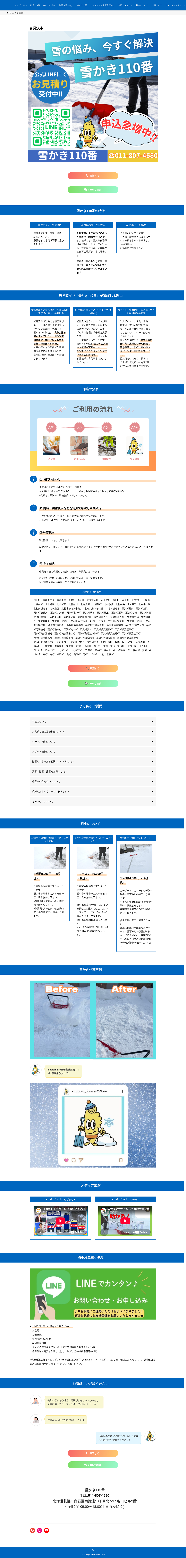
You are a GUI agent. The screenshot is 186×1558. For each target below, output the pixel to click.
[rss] (93, 1550)
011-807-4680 (98, 1495)
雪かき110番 (87, 295)
